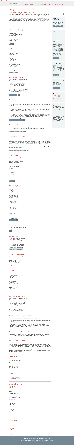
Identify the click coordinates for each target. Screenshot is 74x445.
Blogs (45, 4)
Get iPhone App (55, 99)
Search (62, 4)
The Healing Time (14, 186)
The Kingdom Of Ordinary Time (18, 131)
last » (12, 434)
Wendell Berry (11, 249)
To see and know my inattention (19, 100)
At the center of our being (17, 136)
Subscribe (53, 4)
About (26, 4)
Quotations (31, 4)
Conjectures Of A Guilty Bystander (20, 150)
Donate (48, 4)
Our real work (13, 236)
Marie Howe (11, 131)
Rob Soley (10, 180)
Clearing (11, 49)
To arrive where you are (16, 77)
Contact (58, 4)
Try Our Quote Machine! (57, 98)
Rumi (10, 43)
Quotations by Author (56, 95)
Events (41, 4)
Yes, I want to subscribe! (58, 25)
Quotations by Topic (56, 97)
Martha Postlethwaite (12, 72)
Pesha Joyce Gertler (12, 220)
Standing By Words (17, 249)
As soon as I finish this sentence (19, 125)
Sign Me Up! (56, 75)
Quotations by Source (56, 96)
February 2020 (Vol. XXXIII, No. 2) (21, 13)
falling (13, 43)
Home (25, 438)
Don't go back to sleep (16, 30)
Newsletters (36, 4)
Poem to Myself (14, 155)
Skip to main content (3, 0)
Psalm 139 (12, 225)
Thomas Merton (11, 150)
